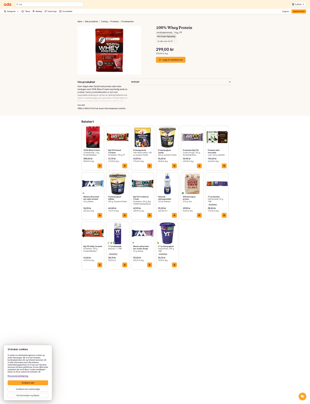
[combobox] (50, 4)
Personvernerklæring (18, 376)
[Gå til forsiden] (7, 4)
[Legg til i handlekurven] (99, 165)
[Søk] (17, 4)
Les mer (81, 105)
